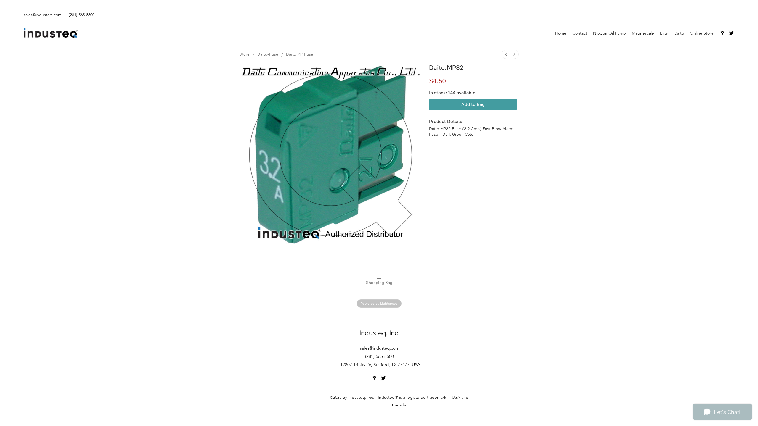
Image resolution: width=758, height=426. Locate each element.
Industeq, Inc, (379, 333)
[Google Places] (722, 33)
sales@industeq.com (43, 14)
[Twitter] (731, 33)
